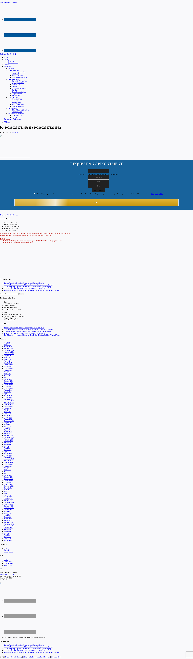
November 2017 (9, 482)
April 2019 (7, 451)
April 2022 (7, 394)
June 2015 (7, 535)
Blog (5, 548)
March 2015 (8, 540)
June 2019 (7, 448)
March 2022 (8, 395)
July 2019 (7, 446)
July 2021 (7, 410)
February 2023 (8, 381)
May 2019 (7, 450)
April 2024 (7, 361)
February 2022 (8, 397)
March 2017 (8, 497)
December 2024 (9, 350)
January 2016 (8, 522)
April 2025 (7, 345)
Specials (6, 550)
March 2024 (8, 363)
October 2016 (8, 506)
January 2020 (8, 435)
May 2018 (7, 471)
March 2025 (8, 346)
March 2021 (8, 415)
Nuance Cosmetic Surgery (8, 2)
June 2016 (7, 513)
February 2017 (8, 499)
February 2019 (8, 455)
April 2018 (7, 473)
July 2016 (7, 511)
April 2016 (7, 517)
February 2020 (8, 433)
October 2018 (8, 462)
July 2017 (7, 490)
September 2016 (9, 508)
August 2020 (8, 422)
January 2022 (8, 399)
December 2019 (9, 437)
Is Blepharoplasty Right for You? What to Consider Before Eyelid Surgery (27, 287)
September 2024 (9, 354)
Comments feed (9, 563)
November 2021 (9, 403)
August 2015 (8, 531)
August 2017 (8, 488)
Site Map (54, 657)
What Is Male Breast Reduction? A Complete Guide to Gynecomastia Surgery (28, 285)
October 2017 (8, 484)
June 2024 (7, 357)
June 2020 (7, 426)
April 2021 (7, 413)
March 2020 (8, 432)
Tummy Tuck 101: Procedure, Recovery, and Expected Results (24, 283)
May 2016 (7, 515)
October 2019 (8, 441)
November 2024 (9, 352)
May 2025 (7, 343)
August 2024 (8, 355)
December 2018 (9, 459)
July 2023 (7, 372)
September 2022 (9, 388)
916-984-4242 (8, 54)
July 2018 (7, 468)
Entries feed (8, 561)
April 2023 (7, 377)
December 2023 (9, 365)
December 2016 (9, 502)
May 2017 (7, 493)
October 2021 (8, 404)
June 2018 (7, 470)
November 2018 (9, 461)
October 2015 (8, 528)
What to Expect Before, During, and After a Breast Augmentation (25, 288)
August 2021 (8, 408)
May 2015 (7, 537)
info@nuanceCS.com (7, 574)
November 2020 (9, 421)
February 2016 (8, 520)
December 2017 (9, 480)
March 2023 (8, 379)
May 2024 (7, 359)
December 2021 (9, 401)
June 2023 (7, 374)
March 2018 (8, 475)
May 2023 (7, 375)
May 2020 (7, 428)
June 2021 (7, 412)
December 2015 (9, 524)
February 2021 (8, 417)
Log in (6, 560)
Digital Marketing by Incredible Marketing (36, 657)
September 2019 (9, 442)
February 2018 (8, 477)
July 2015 (7, 533)
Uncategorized (8, 552)
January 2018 (8, 479)
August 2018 (8, 466)
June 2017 (7, 491)
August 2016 (8, 509)
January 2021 (8, 419)
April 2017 (7, 495)
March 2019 (8, 453)
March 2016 (8, 519)
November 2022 (9, 386)
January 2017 (8, 500)
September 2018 (9, 464)
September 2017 (9, 486)
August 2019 (8, 444)
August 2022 (8, 390)
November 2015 (9, 526)
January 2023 (8, 383)
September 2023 (9, 368)
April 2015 (7, 538)
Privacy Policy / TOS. (157, 194)
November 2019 (9, 439)
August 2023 (8, 370)
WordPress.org (8, 565)
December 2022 (9, 384)
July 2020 (7, 424)
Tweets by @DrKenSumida (9, 215)
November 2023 (9, 366)
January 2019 (8, 457)
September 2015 (9, 529)
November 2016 (9, 504)
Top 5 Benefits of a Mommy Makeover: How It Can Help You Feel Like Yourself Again (32, 290)
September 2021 (9, 406)
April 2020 (7, 430)
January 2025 (8, 348)
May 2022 (7, 392)
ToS (59, 657)
